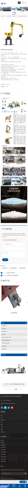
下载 (2, 427)
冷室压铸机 (3, 325)
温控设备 (3, 334)
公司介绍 (3, 420)
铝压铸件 (3, 442)
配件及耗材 (3, 349)
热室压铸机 (3, 328)
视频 (2, 429)
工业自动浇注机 (13, 268)
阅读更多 (13, 317)
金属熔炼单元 (4, 331)
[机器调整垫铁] (14, 298)
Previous (0, 302)
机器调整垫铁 (14, 312)
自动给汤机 (4, 268)
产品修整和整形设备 (5, 340)
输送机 (14, 16)
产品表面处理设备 (5, 343)
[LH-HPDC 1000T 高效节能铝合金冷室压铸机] (14, 369)
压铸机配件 (3, 445)
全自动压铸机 (4, 452)
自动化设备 (8, 16)
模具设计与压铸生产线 (6, 337)
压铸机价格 (3, 447)
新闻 (2, 424)
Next (27, 302)
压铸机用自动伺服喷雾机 (12, 275)
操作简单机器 (22, 268)
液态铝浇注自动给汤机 (11, 240)
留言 (13, 485)
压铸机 (2, 440)
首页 (3, 16)
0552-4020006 (7, 400)
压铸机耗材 (3, 454)
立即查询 (22, 481)
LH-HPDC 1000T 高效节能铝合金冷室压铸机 (14, 384)
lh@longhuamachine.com (9, 403)
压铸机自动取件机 (11, 272)
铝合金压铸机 (4, 456)
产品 (2, 417)
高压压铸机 (3, 449)
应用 (2, 422)
